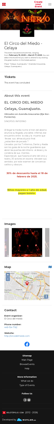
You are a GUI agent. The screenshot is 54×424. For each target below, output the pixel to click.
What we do (27, 381)
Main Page (27, 360)
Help (27, 368)
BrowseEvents (27, 364)
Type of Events (27, 385)
